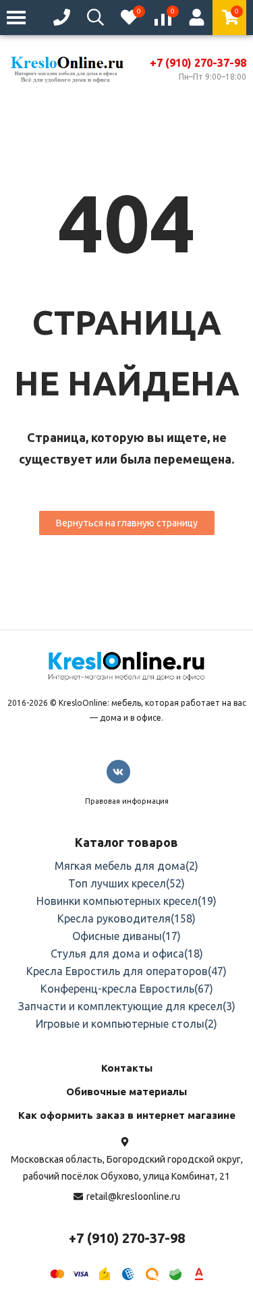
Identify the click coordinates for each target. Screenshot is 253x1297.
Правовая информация (127, 801)
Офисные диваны (126, 936)
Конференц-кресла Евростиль (126, 989)
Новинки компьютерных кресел (126, 901)
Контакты (126, 1068)
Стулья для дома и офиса (127, 953)
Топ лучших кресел (126, 883)
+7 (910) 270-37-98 (198, 63)
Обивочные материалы (126, 1091)
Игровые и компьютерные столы (126, 1024)
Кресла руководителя (126, 918)
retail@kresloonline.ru (133, 1196)
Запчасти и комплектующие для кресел (126, 1006)
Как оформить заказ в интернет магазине (126, 1115)
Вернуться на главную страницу (127, 523)
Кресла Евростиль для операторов (126, 971)
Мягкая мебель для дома (126, 866)
